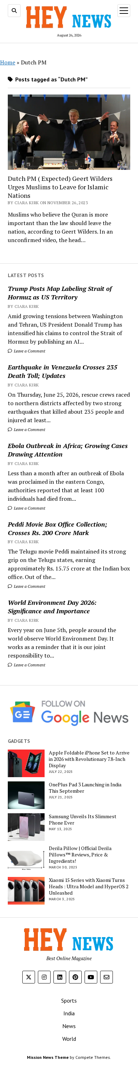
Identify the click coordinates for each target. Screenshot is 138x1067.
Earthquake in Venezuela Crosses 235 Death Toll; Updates (62, 371)
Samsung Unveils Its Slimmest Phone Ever (82, 819)
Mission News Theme (48, 1057)
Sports (69, 1000)
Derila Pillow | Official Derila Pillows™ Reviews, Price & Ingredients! (80, 854)
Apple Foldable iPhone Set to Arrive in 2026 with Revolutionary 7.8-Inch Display (89, 759)
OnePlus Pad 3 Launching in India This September (85, 787)
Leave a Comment (29, 351)
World (69, 1038)
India (69, 1013)
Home (7, 62)
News (69, 1025)
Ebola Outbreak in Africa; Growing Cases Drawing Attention (68, 449)
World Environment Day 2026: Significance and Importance (52, 606)
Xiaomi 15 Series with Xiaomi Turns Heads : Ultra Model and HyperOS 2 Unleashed (88, 886)
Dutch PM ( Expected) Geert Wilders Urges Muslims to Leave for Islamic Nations (60, 187)
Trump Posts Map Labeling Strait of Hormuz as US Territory (60, 292)
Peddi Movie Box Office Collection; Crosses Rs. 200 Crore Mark (57, 528)
